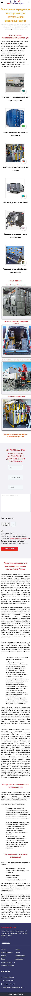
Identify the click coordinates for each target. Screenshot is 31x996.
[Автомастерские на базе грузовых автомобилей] (16, 378)
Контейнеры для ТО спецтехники (16, 285)
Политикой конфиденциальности (19, 538)
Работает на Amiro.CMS (15, 994)
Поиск (3, 959)
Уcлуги (17, 949)
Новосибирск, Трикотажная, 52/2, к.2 (14, 987)
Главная (3, 949)
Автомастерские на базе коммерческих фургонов (16, 322)
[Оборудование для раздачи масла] (15, 231)
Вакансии (3, 955)
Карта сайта (19, 959)
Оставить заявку (20, 955)
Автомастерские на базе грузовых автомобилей (16, 359)
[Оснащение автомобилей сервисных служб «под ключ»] (15, 94)
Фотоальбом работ (6, 952)
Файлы (18, 952)
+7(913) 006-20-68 (8, 977)
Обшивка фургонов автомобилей (15, 202)
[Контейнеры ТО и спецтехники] (16, 303)
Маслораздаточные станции (16, 396)
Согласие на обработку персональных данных (8, 964)
